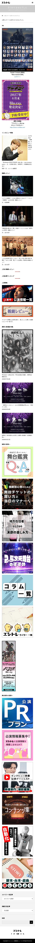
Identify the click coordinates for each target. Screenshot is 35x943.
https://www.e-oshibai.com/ (17, 127)
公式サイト (17, 76)
